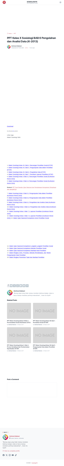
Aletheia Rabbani (14, 436)
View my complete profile (12, 451)
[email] (27, 285)
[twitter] (14, 285)
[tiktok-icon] (16, 455)
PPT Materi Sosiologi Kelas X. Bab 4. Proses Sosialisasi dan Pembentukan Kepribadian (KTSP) (18, 346)
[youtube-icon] (13, 455)
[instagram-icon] (10, 455)
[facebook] (11, 285)
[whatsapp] (17, 285)
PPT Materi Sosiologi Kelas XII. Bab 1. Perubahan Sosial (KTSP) (44, 321)
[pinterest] (24, 285)
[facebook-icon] (4, 455)
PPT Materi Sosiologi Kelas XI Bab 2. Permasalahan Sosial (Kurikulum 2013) (19, 321)
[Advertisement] (32, 19)
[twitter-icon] (7, 455)
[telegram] (20, 285)
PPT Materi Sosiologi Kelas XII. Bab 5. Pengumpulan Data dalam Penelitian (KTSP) (44, 346)
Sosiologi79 (32, 2)
